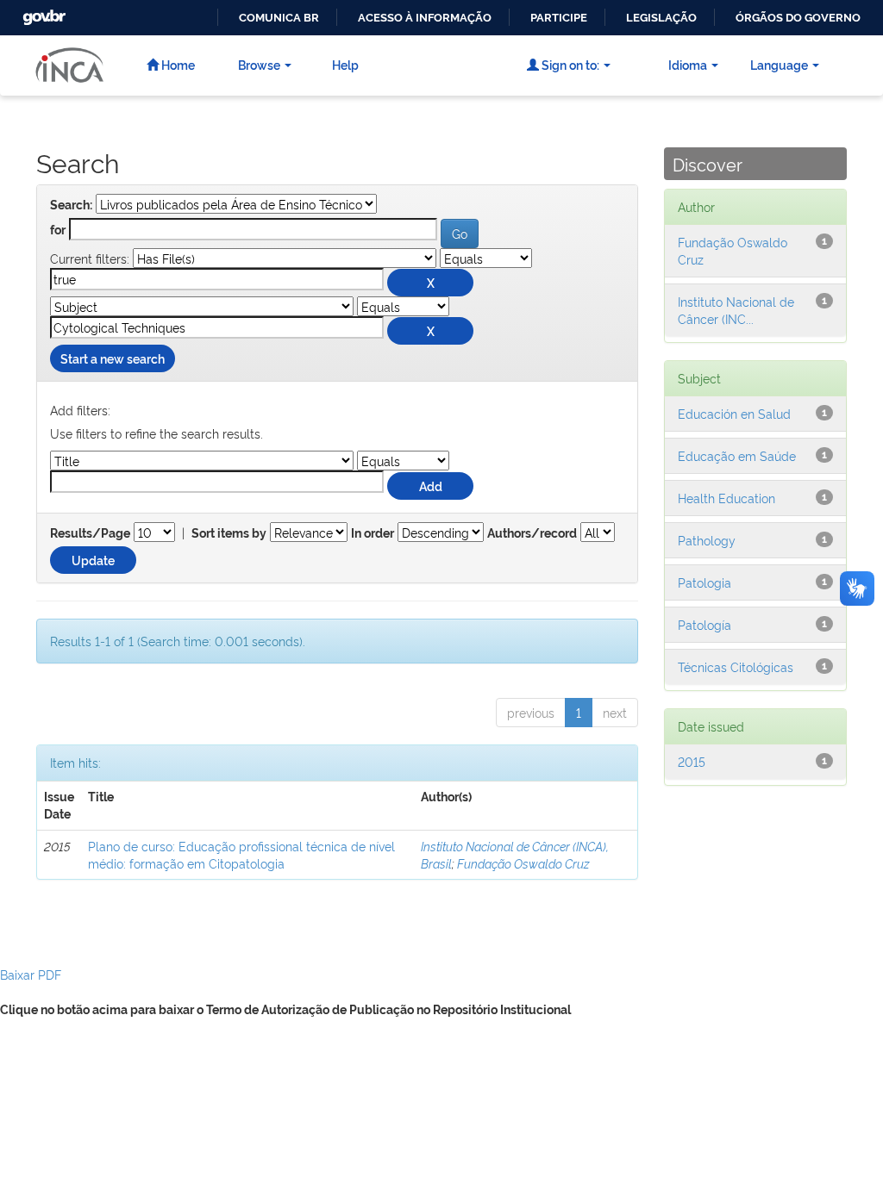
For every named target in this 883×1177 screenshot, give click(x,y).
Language (779, 64)
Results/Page (90, 533)
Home (177, 64)
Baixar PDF (30, 974)
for (58, 230)
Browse (259, 64)
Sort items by (228, 533)
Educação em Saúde (737, 455)
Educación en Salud (734, 413)
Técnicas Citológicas (735, 666)
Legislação (661, 17)
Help (345, 64)
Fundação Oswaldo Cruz (523, 863)
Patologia (704, 582)
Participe (558, 17)
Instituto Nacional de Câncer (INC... (736, 310)
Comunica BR (279, 17)
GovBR (42, 12)
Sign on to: (569, 64)
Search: (71, 205)
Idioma (687, 64)
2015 (691, 761)
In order (372, 533)
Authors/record (532, 533)
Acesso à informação (425, 17)
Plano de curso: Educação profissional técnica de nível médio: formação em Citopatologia (241, 854)
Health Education (726, 497)
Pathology (707, 540)
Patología (704, 624)
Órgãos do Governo (798, 17)
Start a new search (112, 358)
